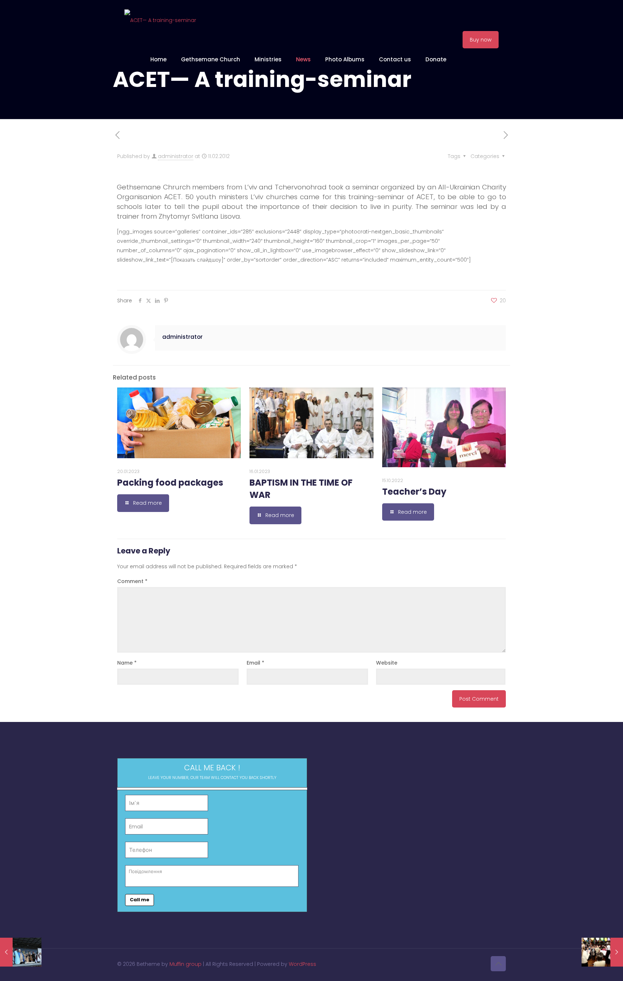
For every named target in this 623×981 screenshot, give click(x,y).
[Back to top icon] (498, 963)
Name (127, 662)
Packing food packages (170, 483)
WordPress (302, 964)
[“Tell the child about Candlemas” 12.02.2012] (602, 952)
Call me (139, 899)
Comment (132, 581)
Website (386, 662)
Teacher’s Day (414, 492)
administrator (175, 156)
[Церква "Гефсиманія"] (160, 20)
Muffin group (185, 964)
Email (255, 662)
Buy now (480, 39)
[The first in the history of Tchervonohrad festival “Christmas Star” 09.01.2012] (20, 952)
